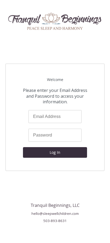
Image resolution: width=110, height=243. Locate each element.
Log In (55, 152)
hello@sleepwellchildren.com (55, 213)
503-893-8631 (55, 220)
